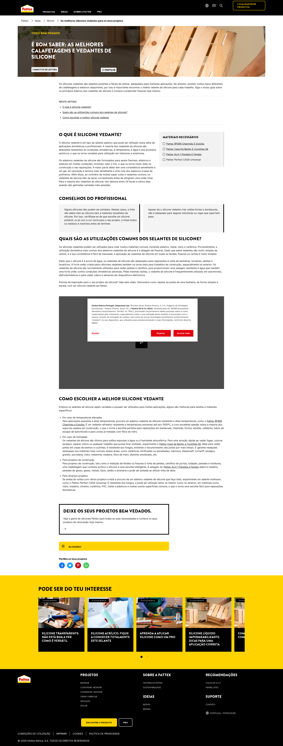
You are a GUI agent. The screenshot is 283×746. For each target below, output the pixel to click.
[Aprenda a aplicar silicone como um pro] (159, 624)
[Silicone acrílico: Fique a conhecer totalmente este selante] (110, 624)
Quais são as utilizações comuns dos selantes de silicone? (94, 112)
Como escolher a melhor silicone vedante (85, 117)
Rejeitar (161, 333)
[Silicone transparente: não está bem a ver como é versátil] (61, 624)
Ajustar (95, 333)
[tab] (141, 657)
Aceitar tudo (183, 333)
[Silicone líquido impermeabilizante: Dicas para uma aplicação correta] (208, 624)
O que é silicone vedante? (76, 106)
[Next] (250, 624)
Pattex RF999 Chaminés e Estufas (185, 143)
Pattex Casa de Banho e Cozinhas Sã (187, 149)
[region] (142, 320)
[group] (141, 218)
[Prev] (33, 624)
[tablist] (141, 657)
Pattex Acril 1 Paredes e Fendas (183, 154)
